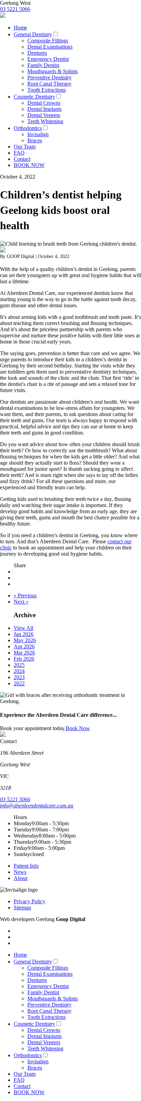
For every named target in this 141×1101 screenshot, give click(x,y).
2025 (19, 665)
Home (20, 27)
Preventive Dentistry (49, 77)
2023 (19, 677)
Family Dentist (43, 65)
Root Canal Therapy (49, 84)
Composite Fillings (47, 40)
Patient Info (26, 866)
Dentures (37, 53)
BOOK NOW (29, 165)
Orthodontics (28, 128)
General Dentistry (33, 34)
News (20, 872)
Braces (34, 140)
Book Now (78, 728)
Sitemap (22, 907)
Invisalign (38, 134)
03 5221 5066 (15, 9)
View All (23, 628)
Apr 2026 (24, 646)
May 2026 (25, 640)
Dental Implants (44, 109)
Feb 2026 (24, 659)
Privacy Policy (29, 901)
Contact (22, 159)
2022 (19, 683)
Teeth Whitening (45, 121)
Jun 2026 (24, 634)
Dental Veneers (43, 115)
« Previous (25, 595)
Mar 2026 (24, 653)
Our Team (25, 147)
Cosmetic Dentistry (34, 97)
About (20, 878)
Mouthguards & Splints (52, 71)
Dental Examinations (50, 47)
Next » (21, 602)
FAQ (19, 153)
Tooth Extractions (46, 90)
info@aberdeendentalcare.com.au (36, 805)
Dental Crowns (43, 103)
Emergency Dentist (48, 59)
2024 (19, 671)
